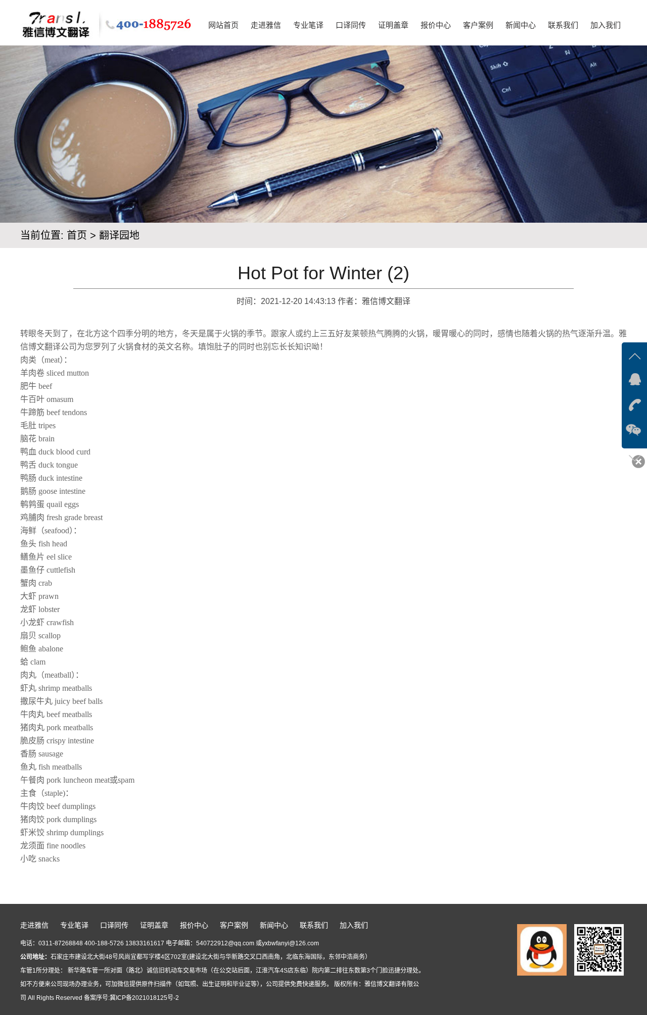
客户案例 (478, 25)
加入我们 (605, 25)
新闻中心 (520, 25)
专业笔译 (308, 25)
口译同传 (351, 25)
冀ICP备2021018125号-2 (144, 997)
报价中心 (436, 25)
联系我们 (563, 25)
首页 (77, 235)
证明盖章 (393, 25)
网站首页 (223, 25)
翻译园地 (119, 235)
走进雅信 (266, 25)
